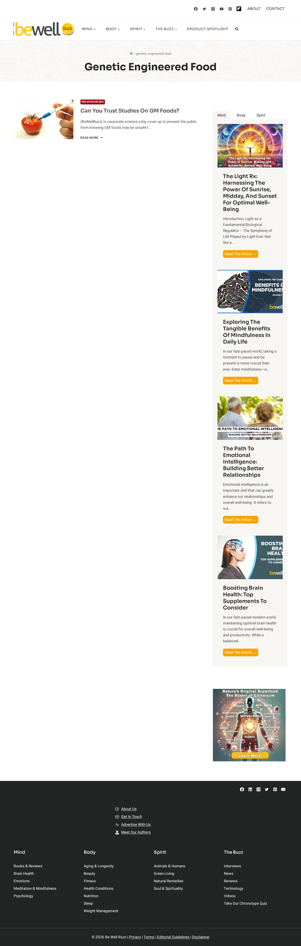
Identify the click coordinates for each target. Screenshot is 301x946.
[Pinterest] (230, 9)
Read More (91, 138)
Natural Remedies (168, 881)
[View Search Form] (236, 29)
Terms (149, 937)
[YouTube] (221, 9)
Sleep (88, 903)
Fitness (90, 881)
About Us (129, 809)
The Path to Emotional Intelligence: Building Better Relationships (243, 461)
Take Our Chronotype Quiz (245, 903)
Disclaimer (201, 937)
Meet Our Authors (136, 832)
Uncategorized (92, 102)
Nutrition (91, 896)
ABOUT (254, 8)
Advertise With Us (136, 824)
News (228, 873)
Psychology (23, 896)
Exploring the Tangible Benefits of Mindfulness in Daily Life (247, 332)
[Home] (131, 53)
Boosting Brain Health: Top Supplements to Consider (245, 598)
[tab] (221, 115)
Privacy (135, 937)
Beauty (89, 873)
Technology (233, 888)
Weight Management (101, 911)
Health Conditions (98, 888)
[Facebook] (196, 9)
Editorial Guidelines (173, 937)
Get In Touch (131, 816)
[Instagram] (213, 9)
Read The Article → (241, 254)
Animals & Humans (169, 866)
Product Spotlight (207, 29)
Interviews (232, 866)
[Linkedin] (250, 789)
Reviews (231, 881)
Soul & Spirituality (168, 888)
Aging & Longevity (99, 866)
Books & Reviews (28, 866)
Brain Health (24, 873)
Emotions (22, 881)
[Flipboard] (239, 9)
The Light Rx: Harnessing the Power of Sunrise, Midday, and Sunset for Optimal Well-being (250, 193)
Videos (230, 896)
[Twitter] (204, 9)
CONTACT (275, 8)
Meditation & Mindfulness (35, 888)
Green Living (164, 873)
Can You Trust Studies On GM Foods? (129, 110)
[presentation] (43, 119)
